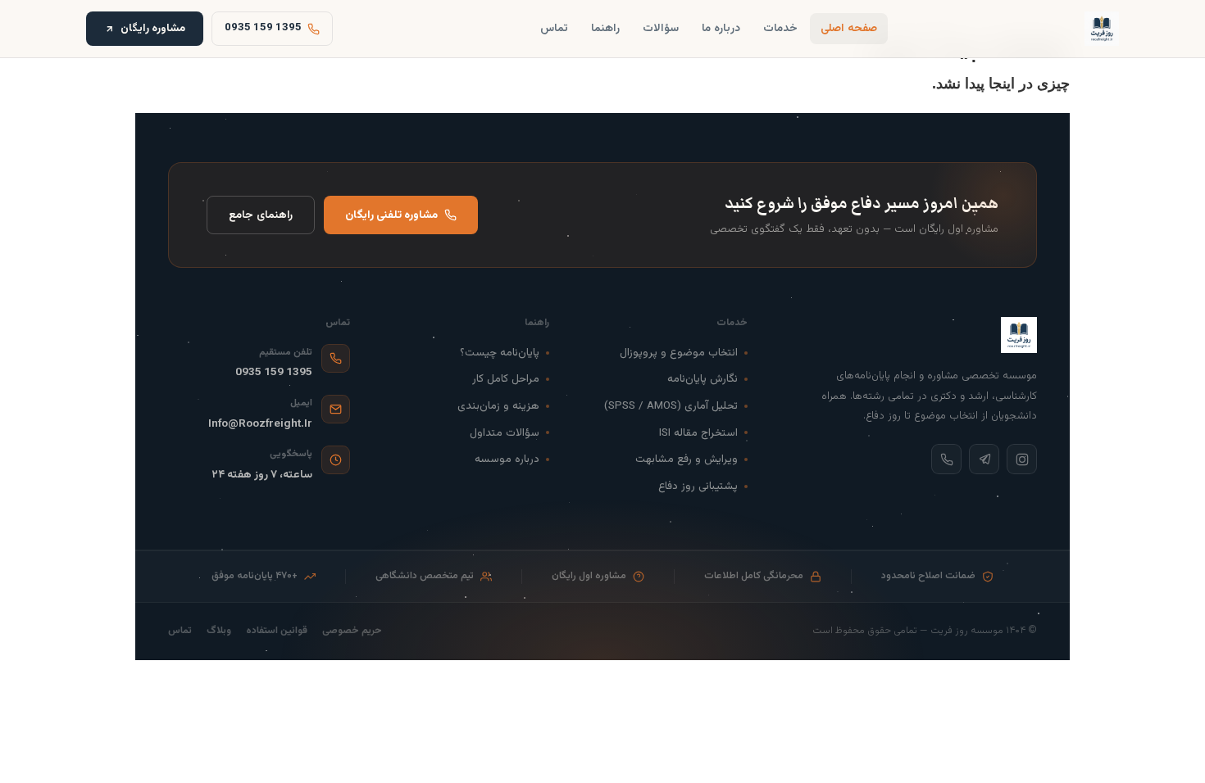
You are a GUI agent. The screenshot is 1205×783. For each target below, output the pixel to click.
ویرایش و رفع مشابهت (686, 459)
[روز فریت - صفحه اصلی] (1101, 28)
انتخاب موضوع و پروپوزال (679, 352)
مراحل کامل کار (505, 378)
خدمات (780, 28)
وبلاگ (219, 631)
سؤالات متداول (504, 432)
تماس (554, 28)
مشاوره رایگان (152, 28)
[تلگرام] (984, 459)
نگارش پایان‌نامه (702, 378)
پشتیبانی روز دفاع (698, 486)
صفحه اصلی (849, 28)
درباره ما (721, 28)
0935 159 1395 (273, 372)
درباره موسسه (507, 459)
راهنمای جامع (261, 215)
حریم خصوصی (352, 631)
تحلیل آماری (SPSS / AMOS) (671, 405)
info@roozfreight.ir (260, 423)
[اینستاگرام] (1022, 459)
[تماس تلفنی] (946, 459)
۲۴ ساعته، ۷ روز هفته (261, 474)
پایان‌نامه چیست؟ (499, 352)
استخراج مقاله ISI (698, 432)
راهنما (605, 28)
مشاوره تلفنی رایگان (391, 215)
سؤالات (661, 28)
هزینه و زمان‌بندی (498, 405)
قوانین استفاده (276, 631)
